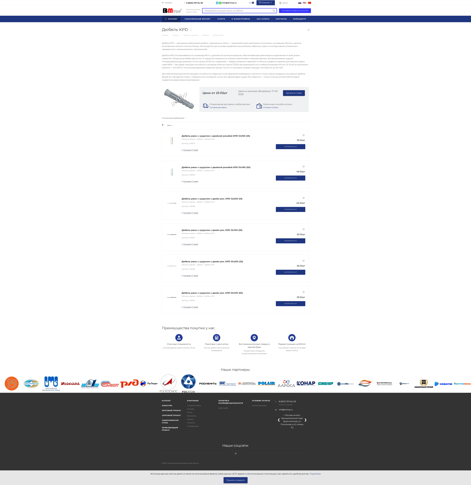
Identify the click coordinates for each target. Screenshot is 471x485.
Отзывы (190, 419)
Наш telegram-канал (235, 453)
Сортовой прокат (171, 415)
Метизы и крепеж (188, 139)
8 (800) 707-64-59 (194, 3)
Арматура (167, 405)
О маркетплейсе (194, 405)
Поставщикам (193, 426)
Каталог (166, 401)
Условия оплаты (270, 107)
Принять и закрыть (236, 480)
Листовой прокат (171, 410)
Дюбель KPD (210, 139)
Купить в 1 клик (294, 93)
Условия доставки (218, 107)
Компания (192, 401)
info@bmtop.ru (286, 409)
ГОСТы (189, 412)
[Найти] (274, 10)
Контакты (191, 423)
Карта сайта (223, 408)
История (190, 409)
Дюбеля (200, 139)
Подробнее (315, 474)
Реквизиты (191, 416)
